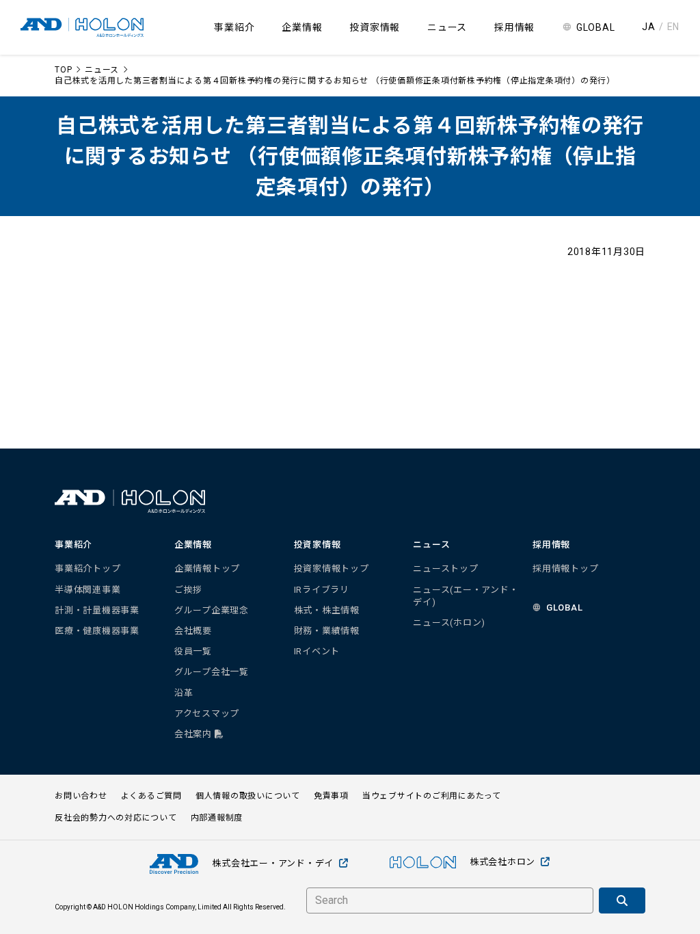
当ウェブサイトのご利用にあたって (431, 796)
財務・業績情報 (327, 631)
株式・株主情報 (327, 610)
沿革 (183, 693)
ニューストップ (445, 568)
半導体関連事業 (87, 590)
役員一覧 (193, 651)
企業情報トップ (207, 568)
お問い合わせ (81, 796)
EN (673, 26)
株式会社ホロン (502, 862)
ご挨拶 (188, 590)
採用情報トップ (565, 568)
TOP (63, 70)
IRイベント (317, 651)
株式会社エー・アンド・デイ (273, 863)
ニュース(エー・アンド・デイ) (465, 596)
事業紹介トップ (87, 568)
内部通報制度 (217, 818)
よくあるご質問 (151, 796)
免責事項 (331, 796)
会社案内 (194, 734)
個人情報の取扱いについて (248, 796)
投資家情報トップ (331, 568)
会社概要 (193, 631)
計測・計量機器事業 (97, 610)
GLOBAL (595, 27)
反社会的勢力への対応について (116, 818)
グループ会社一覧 (211, 672)
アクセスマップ (206, 713)
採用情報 (514, 27)
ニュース (102, 70)
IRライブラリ (321, 590)
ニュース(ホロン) (449, 622)
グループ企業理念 (211, 610)
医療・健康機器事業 (97, 631)
